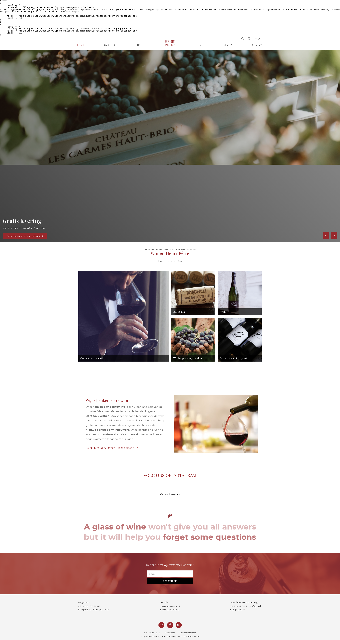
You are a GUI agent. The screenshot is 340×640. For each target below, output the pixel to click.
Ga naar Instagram (170, 494)
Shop (139, 45)
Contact (257, 45)
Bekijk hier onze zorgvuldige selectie (110, 447)
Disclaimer (170, 633)
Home (80, 45)
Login (257, 38)
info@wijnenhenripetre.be (94, 609)
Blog (201, 45)
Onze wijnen (14, 236)
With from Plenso (191, 636)
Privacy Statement (152, 633)
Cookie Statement (188, 633)
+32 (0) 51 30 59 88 (89, 606)
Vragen (228, 45)
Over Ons (110, 45)
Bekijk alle (236, 609)
